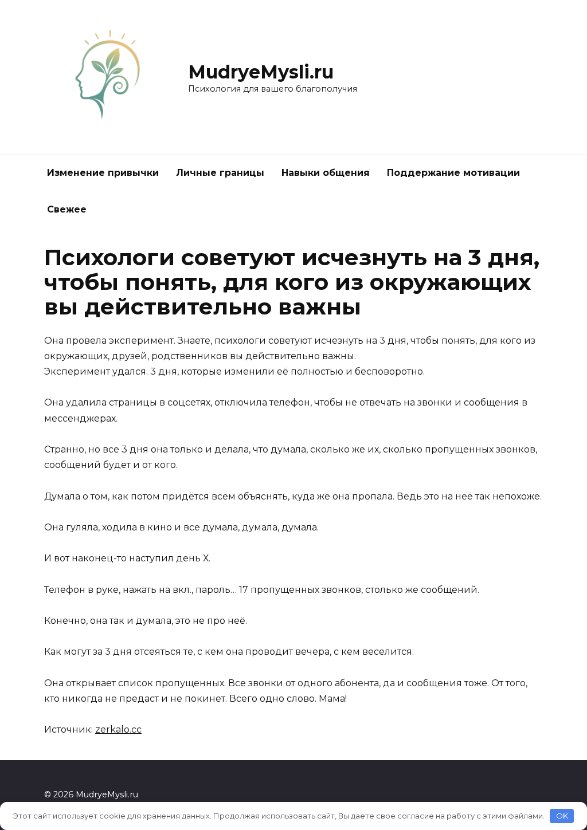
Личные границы (220, 172)
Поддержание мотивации (453, 172)
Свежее (67, 209)
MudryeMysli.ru (261, 72)
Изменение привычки (103, 172)
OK (562, 815)
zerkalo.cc (118, 729)
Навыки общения (325, 172)
